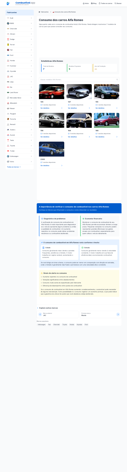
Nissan (12, 108)
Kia (11, 87)
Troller (12, 151)
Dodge (12, 39)
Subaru (12, 130)
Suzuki (12, 135)
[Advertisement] (53, 42)
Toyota (12, 146)
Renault (12, 124)
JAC (11, 76)
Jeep (11, 82)
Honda (12, 60)
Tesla (12, 140)
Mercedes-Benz (15, 98)
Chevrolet (13, 29)
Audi (11, 18)
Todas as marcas (13, 167)
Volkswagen (14, 156)
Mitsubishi (13, 103)
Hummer (13, 66)
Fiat (11, 50)
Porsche (13, 119)
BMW (12, 23)
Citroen (12, 34)
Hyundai (13, 71)
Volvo (12, 162)
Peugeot (13, 114)
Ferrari (12, 45)
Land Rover (14, 92)
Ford (11, 55)
